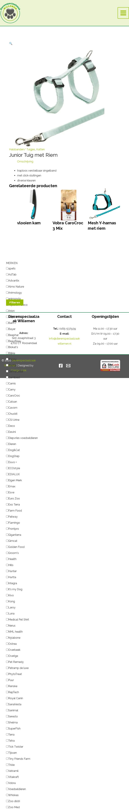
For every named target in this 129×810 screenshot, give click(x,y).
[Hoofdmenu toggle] (123, 13)
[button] (10, 43)
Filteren (14, 302)
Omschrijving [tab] (25, 161)
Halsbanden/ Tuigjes (22, 149)
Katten (40, 149)
